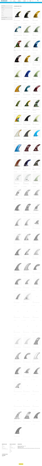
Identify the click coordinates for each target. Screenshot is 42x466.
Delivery (2, 445)
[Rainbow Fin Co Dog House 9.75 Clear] (18, 237)
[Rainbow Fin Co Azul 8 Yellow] (37, 14)
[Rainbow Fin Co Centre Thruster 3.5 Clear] (37, 59)
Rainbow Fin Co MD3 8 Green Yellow (26, 109)
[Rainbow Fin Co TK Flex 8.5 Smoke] (37, 385)
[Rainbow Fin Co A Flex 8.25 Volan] (18, 326)
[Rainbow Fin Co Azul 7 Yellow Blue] (18, 88)
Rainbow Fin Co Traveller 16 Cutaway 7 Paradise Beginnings (18, 199)
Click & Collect (3, 446)
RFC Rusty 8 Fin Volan (35, 79)
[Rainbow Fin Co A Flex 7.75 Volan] (27, 326)
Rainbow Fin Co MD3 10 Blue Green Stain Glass (17, 421)
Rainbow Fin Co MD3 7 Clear (25, 302)
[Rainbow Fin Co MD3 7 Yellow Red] (27, 252)
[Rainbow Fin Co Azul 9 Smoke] (27, 14)
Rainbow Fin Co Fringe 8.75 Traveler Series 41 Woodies (37, 169)
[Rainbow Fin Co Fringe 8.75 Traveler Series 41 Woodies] (37, 163)
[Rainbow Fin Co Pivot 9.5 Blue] (27, 73)
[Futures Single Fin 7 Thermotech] (18, 177)
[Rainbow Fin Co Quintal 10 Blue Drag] (27, 400)
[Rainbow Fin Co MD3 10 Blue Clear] (37, 207)
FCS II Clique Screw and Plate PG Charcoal (27, 139)
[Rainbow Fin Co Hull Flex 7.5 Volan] (27, 44)
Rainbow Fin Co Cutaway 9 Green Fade (17, 109)
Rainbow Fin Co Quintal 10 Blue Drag (26, 406)
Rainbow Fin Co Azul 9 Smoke (25, 20)
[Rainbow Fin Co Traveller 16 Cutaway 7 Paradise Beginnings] (18, 192)
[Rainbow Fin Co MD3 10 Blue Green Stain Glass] (18, 415)
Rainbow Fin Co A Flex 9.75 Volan (17, 317)
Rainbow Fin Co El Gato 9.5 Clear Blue (36, 302)
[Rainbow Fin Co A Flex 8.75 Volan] (37, 311)
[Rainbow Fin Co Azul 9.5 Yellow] (27, 59)
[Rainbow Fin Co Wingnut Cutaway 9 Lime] (27, 356)
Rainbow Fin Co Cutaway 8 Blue (16, 302)
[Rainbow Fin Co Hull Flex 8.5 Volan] (27, 222)
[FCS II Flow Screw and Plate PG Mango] (18, 133)
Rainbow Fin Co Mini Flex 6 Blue (35, 139)
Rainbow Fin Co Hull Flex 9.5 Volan (17, 228)
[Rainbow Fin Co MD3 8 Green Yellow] (27, 103)
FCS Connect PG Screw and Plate (36, 183)
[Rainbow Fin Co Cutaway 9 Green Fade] (18, 103)
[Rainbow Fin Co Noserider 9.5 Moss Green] (18, 281)
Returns (2, 447)
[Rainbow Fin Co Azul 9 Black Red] (18, 59)
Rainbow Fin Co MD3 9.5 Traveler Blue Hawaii (18, 406)
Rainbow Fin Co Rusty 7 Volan (35, 35)
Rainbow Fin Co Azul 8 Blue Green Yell (36, 332)
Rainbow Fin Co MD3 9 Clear (25, 35)
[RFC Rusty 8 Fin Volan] (37, 73)
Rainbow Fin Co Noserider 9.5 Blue (36, 406)
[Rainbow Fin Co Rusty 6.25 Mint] (37, 252)
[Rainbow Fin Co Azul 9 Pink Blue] (18, 370)
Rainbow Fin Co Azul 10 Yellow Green (26, 391)
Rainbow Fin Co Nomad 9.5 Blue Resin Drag (27, 421)
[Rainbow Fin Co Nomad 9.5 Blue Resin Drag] (27, 415)
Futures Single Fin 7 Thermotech (16, 183)
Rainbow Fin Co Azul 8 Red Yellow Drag (26, 198)
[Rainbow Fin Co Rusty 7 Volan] (37, 29)
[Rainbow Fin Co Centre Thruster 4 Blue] (27, 370)
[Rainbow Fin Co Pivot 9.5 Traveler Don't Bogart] (27, 148)
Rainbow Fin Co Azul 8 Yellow (35, 20)
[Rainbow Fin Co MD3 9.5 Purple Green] (18, 252)
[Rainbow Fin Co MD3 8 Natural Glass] (37, 118)
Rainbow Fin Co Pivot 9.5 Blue (26, 79)
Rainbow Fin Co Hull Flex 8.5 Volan (26, 228)
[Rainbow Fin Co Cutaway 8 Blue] (18, 296)
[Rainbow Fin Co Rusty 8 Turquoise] (27, 281)
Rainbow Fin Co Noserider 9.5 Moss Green (17, 287)
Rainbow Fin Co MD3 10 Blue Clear (36, 213)
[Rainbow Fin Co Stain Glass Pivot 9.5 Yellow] (18, 118)
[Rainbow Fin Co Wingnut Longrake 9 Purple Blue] (27, 163)
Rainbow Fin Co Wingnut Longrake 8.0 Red (36, 94)
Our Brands (11, 450)
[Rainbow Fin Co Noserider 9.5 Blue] (37, 400)
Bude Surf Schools (11, 447)
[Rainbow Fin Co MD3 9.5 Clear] (18, 73)
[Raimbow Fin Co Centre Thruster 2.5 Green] (37, 222)
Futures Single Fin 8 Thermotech (26, 183)
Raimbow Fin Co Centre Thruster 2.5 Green (36, 228)
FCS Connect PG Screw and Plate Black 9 (27, 124)
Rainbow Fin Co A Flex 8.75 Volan (36, 317)
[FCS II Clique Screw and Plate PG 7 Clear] (27, 341)
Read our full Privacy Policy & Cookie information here (21, 462)
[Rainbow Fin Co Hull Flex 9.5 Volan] (18, 222)
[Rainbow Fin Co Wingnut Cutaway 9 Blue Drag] (18, 29)
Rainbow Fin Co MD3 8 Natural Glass (36, 124)
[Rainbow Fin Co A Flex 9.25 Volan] (27, 311)
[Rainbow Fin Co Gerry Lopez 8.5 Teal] (37, 281)
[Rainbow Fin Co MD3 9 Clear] (27, 29)
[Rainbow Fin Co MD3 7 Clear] (27, 296)
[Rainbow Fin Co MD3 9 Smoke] (37, 370)
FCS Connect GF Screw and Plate (17, 436)
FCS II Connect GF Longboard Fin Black (36, 421)
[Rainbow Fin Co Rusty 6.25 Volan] (37, 192)
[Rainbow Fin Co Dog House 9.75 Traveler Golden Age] (18, 44)
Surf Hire (10, 446)
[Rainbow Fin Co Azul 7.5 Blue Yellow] (27, 267)
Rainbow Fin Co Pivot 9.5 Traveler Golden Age (27, 213)
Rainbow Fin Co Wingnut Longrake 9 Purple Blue (27, 169)
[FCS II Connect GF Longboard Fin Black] (37, 415)
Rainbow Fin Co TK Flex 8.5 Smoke (36, 391)
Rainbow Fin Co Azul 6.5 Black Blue (17, 213)
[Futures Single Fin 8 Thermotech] (27, 177)
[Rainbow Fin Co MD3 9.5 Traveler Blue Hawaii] (18, 400)
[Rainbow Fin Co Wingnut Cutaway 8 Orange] (37, 267)
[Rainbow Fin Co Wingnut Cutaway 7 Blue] (27, 88)
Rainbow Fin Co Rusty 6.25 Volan (36, 198)
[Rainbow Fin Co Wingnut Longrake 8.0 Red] (37, 88)
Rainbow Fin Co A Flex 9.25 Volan (26, 317)
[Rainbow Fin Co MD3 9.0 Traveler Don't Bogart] (37, 148)
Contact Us (3, 456)
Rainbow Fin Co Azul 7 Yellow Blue (17, 94)
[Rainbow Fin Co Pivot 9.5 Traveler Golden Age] (27, 207)
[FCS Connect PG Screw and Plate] (37, 177)
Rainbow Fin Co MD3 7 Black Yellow (17, 20)
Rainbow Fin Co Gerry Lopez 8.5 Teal (36, 287)
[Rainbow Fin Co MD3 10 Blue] (37, 237)
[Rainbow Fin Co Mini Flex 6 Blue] (37, 133)
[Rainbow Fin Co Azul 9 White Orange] (37, 356)
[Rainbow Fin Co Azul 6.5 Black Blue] (18, 207)
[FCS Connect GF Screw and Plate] (18, 430)
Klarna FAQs (11, 451)
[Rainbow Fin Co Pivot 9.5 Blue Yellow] (37, 341)
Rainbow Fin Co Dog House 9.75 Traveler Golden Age (17, 50)
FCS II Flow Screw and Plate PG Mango (17, 139)
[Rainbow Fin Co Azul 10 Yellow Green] (27, 385)
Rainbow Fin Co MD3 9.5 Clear (16, 79)
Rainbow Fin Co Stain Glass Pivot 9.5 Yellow (17, 124)
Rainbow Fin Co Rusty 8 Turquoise (26, 287)
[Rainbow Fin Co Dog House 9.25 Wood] (18, 163)
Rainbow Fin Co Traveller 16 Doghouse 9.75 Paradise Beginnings (36, 110)
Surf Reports (11, 445)
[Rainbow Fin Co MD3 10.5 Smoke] (18, 267)
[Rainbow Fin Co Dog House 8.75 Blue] (18, 148)
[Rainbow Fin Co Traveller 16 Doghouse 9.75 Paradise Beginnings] (37, 103)
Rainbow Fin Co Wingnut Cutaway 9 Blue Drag (18, 35)
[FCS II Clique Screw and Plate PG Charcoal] (27, 133)
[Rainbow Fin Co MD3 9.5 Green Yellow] (18, 356)
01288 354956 (3, 455)
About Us (10, 449)
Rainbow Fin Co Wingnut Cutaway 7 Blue (26, 94)
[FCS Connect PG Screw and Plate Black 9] (27, 118)
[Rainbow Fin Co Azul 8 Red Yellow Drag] (27, 192)
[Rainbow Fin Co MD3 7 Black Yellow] (18, 14)
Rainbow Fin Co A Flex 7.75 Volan (26, 332)
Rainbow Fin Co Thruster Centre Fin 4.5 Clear (18, 391)
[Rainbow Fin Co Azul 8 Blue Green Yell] (37, 326)
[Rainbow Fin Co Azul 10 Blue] (37, 44)
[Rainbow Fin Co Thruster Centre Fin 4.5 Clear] (18, 385)
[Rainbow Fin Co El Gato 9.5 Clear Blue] (37, 296)
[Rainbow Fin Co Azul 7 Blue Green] (27, 237)
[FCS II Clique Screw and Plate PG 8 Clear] (18, 341)
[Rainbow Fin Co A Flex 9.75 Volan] (18, 311)
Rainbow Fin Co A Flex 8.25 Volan (17, 332)
